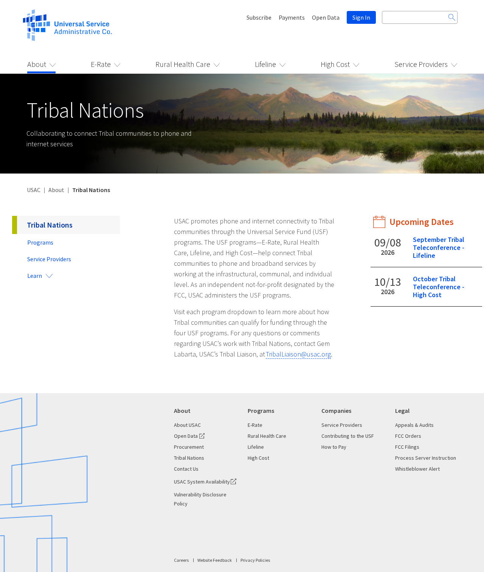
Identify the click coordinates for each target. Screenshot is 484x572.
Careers (181, 560)
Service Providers (421, 64)
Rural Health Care (182, 64)
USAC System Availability (202, 481)
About (36, 64)
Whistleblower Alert (417, 468)
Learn (34, 275)
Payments (292, 17)
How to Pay (333, 446)
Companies (336, 410)
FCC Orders (408, 435)
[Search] (452, 17)
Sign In (361, 17)
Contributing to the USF (347, 435)
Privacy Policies (255, 560)
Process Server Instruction (425, 457)
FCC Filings (407, 446)
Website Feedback (214, 560)
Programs (40, 242)
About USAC (187, 425)
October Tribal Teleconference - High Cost (438, 286)
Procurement (189, 446)
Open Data (326, 17)
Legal (402, 410)
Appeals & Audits (414, 425)
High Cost (335, 64)
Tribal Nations (50, 224)
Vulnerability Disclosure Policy (200, 499)
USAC (33, 190)
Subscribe (259, 17)
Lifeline (265, 64)
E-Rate (101, 64)
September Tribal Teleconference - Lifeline (438, 247)
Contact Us (186, 468)
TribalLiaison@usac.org (298, 354)
